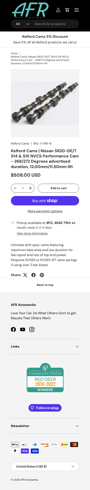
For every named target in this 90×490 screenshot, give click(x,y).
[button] (67, 10)
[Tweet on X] (25, 275)
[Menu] (76, 10)
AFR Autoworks (29, 479)
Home (14, 53)
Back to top (45, 285)
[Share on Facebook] (33, 275)
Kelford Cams (20, 143)
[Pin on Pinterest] (42, 275)
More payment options (45, 211)
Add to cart (58, 188)
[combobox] (45, 23)
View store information (32, 233)
